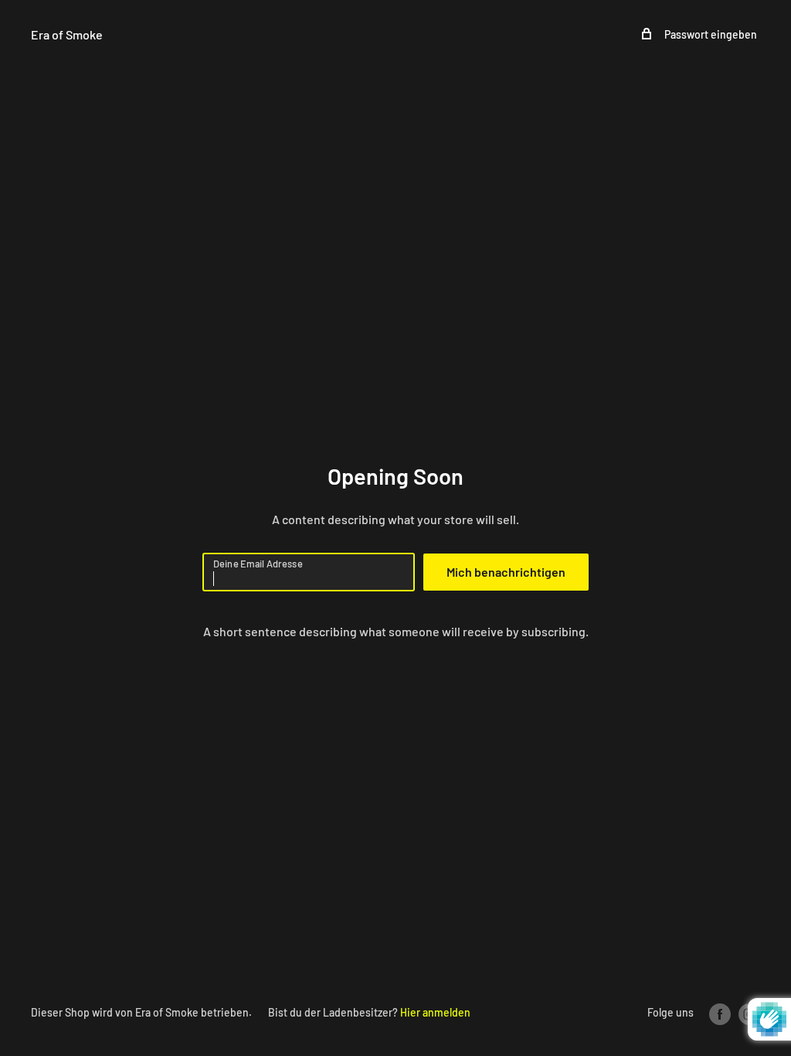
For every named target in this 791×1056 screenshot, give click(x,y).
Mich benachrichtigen (505, 571)
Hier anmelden (435, 1012)
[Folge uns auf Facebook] (720, 1013)
